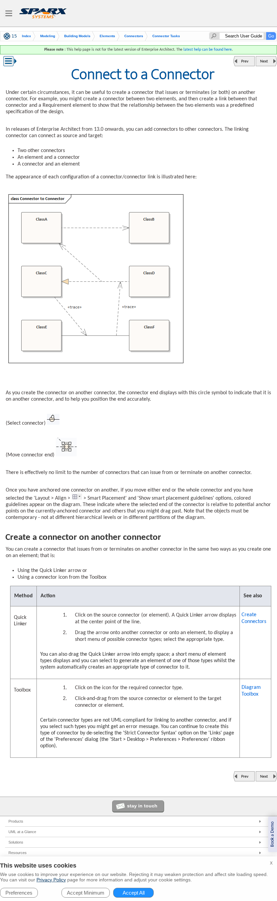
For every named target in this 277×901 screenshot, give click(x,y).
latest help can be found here (207, 50)
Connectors (133, 36)
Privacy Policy (51, 879)
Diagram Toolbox (251, 691)
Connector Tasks (166, 36)
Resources (17, 853)
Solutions (15, 842)
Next (264, 61)
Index (26, 36)
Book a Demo (272, 834)
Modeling (47, 36)
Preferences (18, 893)
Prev (244, 61)
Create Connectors (254, 618)
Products (15, 821)
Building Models (77, 36)
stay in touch (142, 805)
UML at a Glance (22, 832)
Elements (107, 36)
